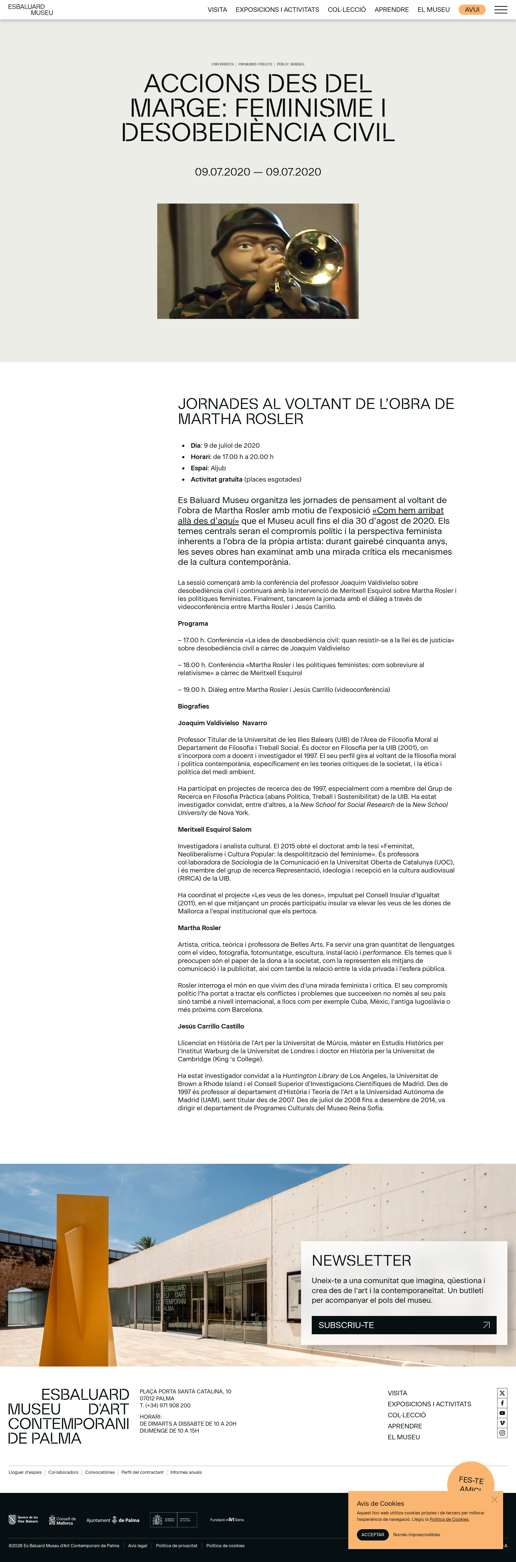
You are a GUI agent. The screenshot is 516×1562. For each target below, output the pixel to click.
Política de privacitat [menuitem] (177, 1545)
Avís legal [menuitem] (137, 1545)
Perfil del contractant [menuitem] (142, 1472)
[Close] (494, 1499)
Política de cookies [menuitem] (225, 1545)
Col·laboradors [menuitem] (63, 1472)
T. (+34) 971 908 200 (165, 1405)
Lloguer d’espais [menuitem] (25, 1472)
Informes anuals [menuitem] (186, 1472)
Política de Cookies (449, 1519)
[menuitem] (217, 10)
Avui (472, 9)
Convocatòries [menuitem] (100, 1472)
